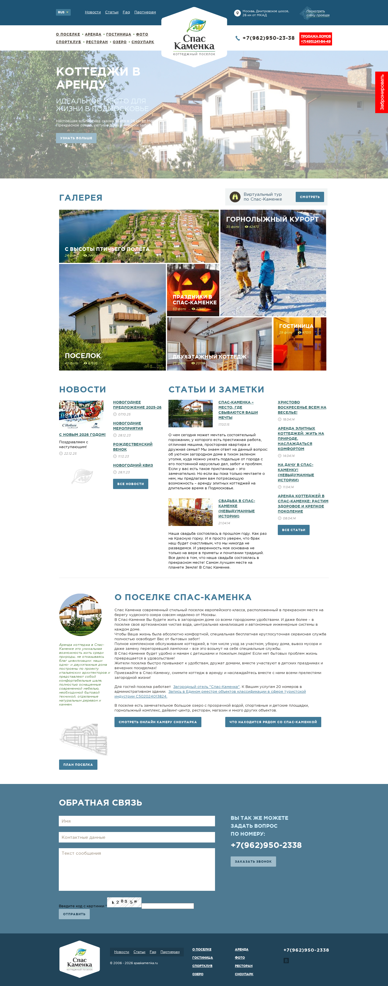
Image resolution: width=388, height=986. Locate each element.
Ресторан (97, 42)
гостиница (118, 34)
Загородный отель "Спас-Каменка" (206, 687)
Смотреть (310, 197)
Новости (93, 12)
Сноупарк (143, 42)
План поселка (78, 764)
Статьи (111, 12)
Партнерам (145, 12)
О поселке (68, 34)
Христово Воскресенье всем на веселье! (302, 407)
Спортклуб (68, 42)
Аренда (93, 34)
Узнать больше (76, 159)
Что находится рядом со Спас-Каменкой (273, 722)
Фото (142, 34)
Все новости (130, 484)
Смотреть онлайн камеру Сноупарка (158, 722)
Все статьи (293, 530)
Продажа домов (316, 38)
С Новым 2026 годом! (82, 434)
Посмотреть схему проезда (317, 13)
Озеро (120, 42)
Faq (126, 12)
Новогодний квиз (133, 465)
